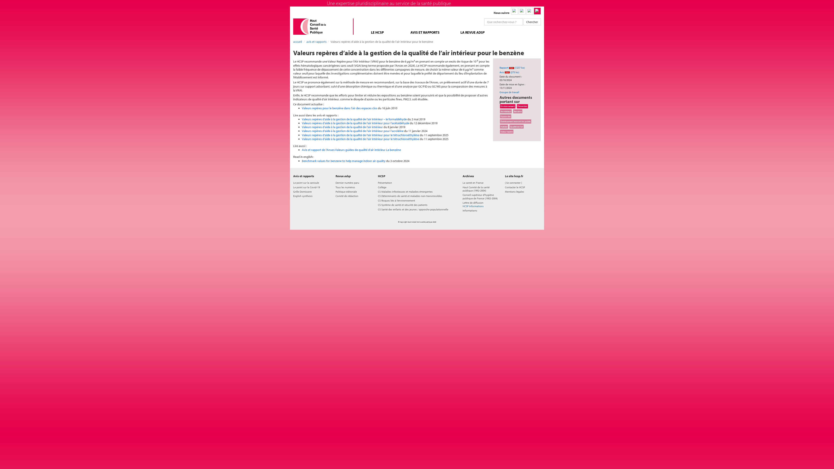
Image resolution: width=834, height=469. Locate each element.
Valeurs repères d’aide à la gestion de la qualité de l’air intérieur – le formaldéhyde (354, 119)
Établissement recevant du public (516, 121)
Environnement (508, 106)
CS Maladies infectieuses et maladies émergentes (405, 191)
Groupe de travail (509, 92)
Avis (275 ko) (509, 72)
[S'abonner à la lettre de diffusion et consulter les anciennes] (537, 11)
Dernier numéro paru (347, 182)
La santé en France (473, 182)
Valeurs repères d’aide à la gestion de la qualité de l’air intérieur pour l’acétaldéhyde (355, 123)
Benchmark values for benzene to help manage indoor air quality (344, 161)
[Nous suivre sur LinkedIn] (514, 11)
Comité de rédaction (347, 196)
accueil (297, 42)
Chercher (532, 22)
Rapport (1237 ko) (512, 67)
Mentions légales (514, 191)
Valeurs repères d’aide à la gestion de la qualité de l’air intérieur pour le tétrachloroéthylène (360, 135)
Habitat (504, 126)
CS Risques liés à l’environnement (396, 200)
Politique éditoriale (346, 191)
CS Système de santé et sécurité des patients (402, 204)
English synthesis (303, 196)
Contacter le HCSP (515, 187)
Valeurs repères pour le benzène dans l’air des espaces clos (339, 108)
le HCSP (377, 32)
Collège (382, 187)
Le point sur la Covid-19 (306, 187)
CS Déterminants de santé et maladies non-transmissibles (410, 196)
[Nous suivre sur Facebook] (529, 11)
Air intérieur (506, 111)
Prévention (522, 106)
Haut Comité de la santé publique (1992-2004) (476, 189)
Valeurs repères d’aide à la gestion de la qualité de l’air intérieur (342, 127)
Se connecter (513, 182)
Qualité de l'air (516, 126)
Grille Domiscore (302, 191)
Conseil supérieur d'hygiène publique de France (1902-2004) (480, 196)
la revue (472, 32)
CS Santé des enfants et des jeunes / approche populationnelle (413, 209)
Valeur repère (507, 131)
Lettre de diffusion (473, 204)
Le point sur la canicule (306, 182)
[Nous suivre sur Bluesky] (522, 11)
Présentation (385, 182)
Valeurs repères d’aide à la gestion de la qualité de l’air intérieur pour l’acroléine (353, 131)
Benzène (518, 111)
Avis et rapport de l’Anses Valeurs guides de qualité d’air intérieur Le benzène (351, 150)
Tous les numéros (345, 187)
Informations (470, 210)
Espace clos (506, 116)
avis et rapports (425, 32)
